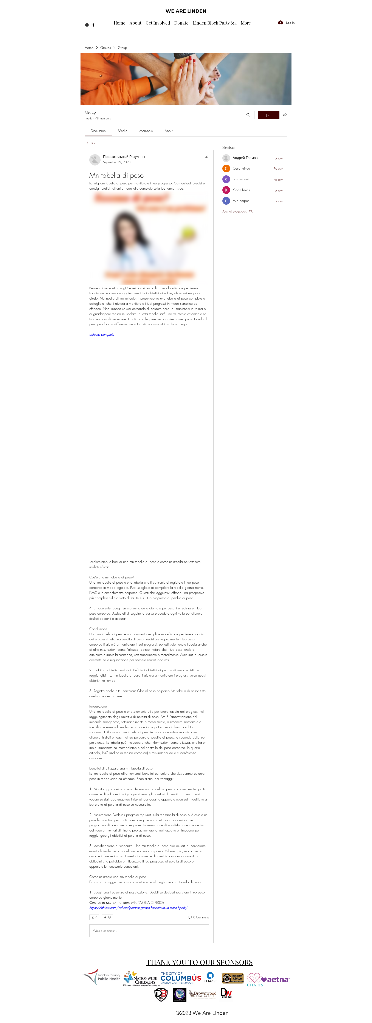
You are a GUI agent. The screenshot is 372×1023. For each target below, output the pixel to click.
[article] (149, 546)
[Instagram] (87, 25)
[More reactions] (107, 917)
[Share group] (284, 114)
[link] (98, 130)
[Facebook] (93, 25)
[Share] (206, 156)
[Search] (248, 115)
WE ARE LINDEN (186, 11)
